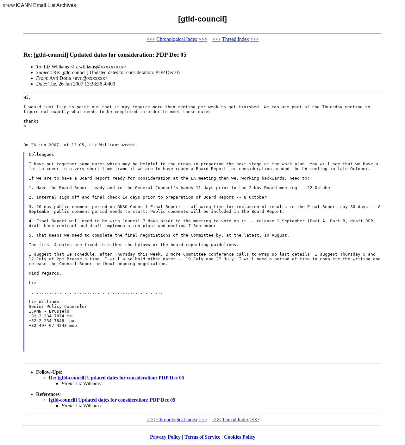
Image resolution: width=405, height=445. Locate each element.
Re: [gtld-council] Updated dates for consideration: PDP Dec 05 (116, 377)
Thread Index (235, 39)
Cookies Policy (239, 437)
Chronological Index (176, 39)
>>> (203, 39)
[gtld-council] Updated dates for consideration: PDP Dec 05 (112, 400)
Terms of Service (202, 437)
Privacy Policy (165, 437)
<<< (150, 39)
